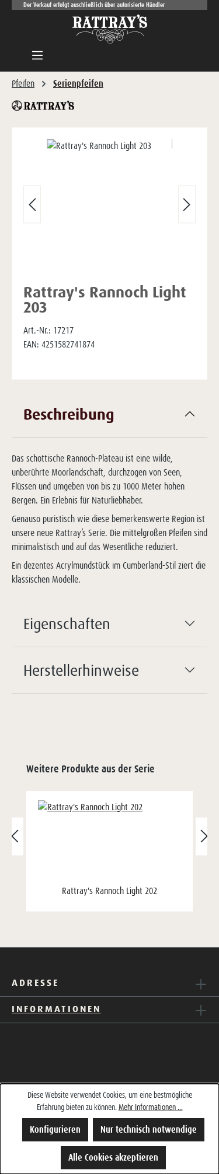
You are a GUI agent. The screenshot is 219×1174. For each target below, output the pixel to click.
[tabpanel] (109, 496)
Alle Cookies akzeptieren (113, 1157)
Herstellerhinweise (81, 670)
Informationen (56, 1009)
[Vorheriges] (32, 205)
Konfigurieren (55, 1129)
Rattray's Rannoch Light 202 (109, 890)
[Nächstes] (187, 205)
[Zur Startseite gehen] (109, 29)
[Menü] (37, 55)
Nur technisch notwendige (148, 1129)
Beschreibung (68, 414)
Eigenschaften (66, 623)
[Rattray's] (109, 105)
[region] (109, 207)
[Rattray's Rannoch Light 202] (109, 841)
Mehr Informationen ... (151, 1107)
